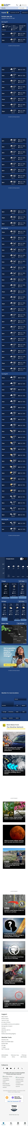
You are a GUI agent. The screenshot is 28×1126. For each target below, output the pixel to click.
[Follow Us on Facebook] (3, 1068)
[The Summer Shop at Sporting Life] (23, 716)
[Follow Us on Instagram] (7, 1068)
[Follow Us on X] (22, 1068)
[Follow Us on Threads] (18, 1068)
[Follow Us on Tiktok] (14, 1068)
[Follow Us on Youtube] (11, 1068)
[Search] (17, 5)
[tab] (21, 559)
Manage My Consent (6, 1026)
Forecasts (21, 8)
